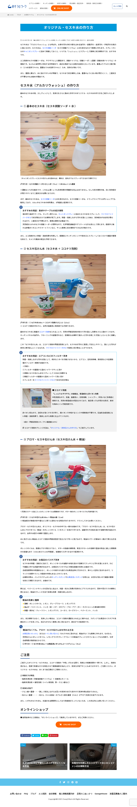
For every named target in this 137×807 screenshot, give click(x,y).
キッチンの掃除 (48, 3)
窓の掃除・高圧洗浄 (76, 3)
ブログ (19, 15)
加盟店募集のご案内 (118, 794)
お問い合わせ (16, 794)
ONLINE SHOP (63, 8)
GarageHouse (101, 794)
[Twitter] (35, 735)
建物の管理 (43, 8)
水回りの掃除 (61, 3)
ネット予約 (117, 6)
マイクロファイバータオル (56, 348)
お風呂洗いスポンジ (75, 577)
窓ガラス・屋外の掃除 (87, 40)
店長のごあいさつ (84, 794)
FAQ (26, 794)
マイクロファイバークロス (45, 380)
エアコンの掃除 (34, 3)
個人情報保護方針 (66, 794)
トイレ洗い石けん (52, 634)
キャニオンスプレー (31, 51)
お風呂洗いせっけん (30, 634)
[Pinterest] (53, 735)
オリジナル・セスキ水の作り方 (47, 15)
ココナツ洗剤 (44, 332)
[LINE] (44, 735)
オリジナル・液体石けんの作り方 (64, 428)
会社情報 (53, 794)
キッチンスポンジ (58, 577)
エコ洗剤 (42, 794)
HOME (11, 15)
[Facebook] (25, 735)
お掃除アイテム (29, 15)
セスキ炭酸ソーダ (49, 48)
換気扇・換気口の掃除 (93, 3)
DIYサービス (33, 8)
